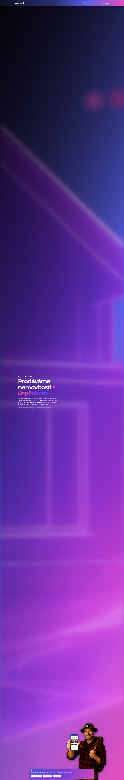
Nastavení (57, 776)
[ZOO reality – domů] (21, 3)
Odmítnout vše (36, 776)
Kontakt (78, 3)
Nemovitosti (70, 3)
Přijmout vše (47, 776)
